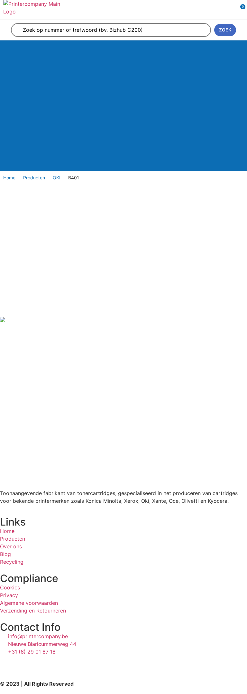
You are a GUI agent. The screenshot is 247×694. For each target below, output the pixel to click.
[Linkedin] (8, 663)
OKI (56, 177)
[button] (219, 9)
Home (9, 177)
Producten (34, 177)
